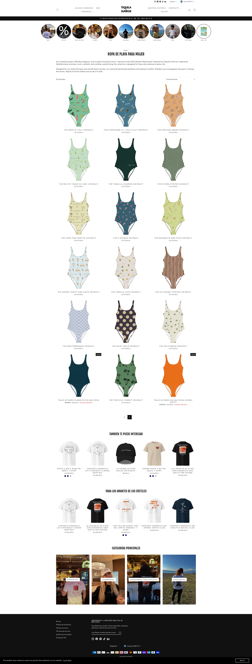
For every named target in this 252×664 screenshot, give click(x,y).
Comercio (86, 11)
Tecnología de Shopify (126, 656)
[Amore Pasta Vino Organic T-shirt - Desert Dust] (156, 476)
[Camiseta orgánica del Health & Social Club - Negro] (180, 533)
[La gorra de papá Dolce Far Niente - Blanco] (134, 476)
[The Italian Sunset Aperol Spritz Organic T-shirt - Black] (123, 535)
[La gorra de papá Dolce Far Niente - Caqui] (126, 476)
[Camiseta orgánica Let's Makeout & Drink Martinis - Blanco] (100, 478)
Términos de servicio (63, 631)
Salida (164, 11)
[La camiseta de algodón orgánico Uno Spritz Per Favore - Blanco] (185, 478)
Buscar (58, 621)
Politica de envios (62, 628)
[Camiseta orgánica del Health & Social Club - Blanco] (185, 533)
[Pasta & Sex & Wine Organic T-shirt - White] (73, 476)
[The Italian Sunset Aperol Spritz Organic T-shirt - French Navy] (126, 535)
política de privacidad (63, 634)
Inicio (125, 50)
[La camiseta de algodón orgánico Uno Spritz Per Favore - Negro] (180, 478)
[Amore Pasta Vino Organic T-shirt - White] (158, 476)
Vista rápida (79, 126)
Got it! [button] (242, 660)
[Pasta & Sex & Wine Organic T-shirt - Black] (65, 476)
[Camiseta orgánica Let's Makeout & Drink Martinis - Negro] (95, 478)
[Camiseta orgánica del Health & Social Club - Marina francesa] (183, 533)
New (98, 8)
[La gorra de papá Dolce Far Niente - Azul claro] (131, 476)
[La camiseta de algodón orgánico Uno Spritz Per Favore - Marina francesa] (183, 478)
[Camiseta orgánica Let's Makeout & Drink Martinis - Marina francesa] (98, 478)
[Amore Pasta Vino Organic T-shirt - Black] (150, 476)
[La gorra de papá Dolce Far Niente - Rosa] (129, 476)
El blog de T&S (61, 638)
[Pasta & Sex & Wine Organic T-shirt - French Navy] (68, 476)
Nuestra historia (157, 8)
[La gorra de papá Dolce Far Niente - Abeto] (123, 476)
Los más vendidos (84, 8)
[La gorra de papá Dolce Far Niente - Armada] (121, 476)
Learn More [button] (67, 660)
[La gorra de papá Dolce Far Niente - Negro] (118, 476)
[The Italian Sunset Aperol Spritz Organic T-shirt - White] (129, 535)
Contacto (174, 8)
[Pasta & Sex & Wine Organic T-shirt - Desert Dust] (70, 476)
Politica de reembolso (63, 625)
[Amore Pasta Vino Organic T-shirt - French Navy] (153, 476)
